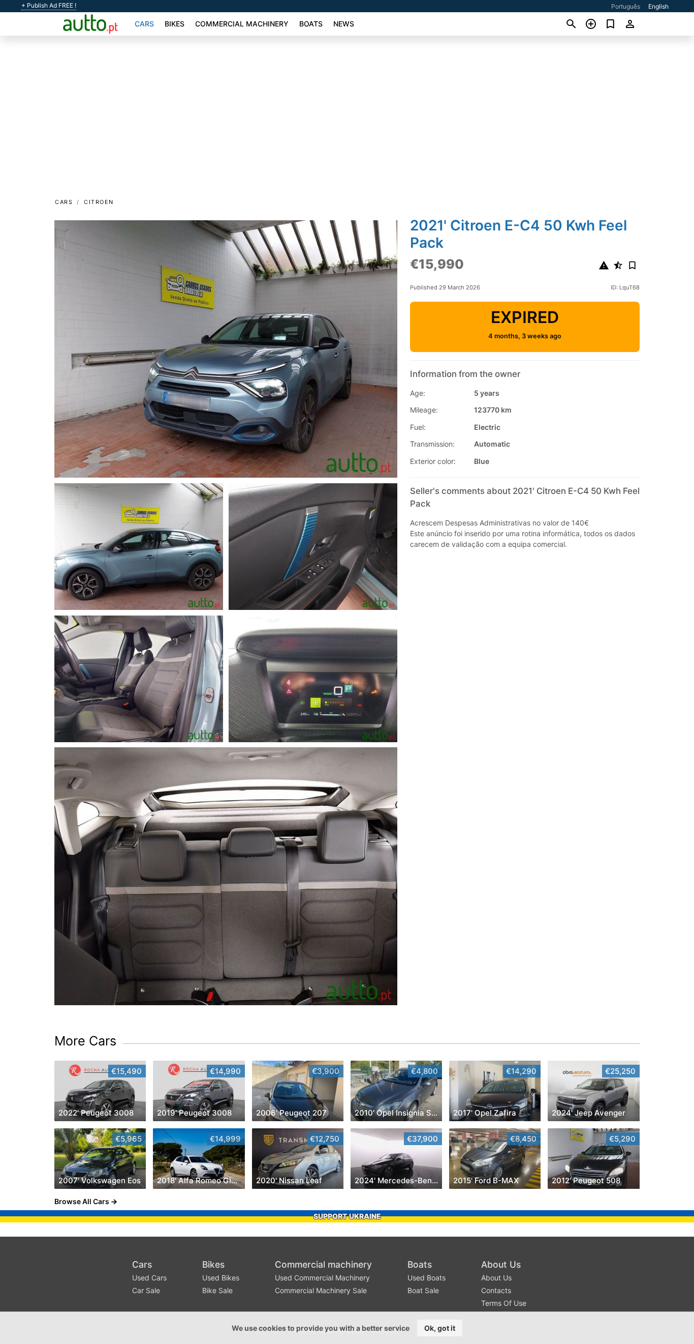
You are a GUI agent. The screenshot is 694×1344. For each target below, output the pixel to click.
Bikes (174, 23)
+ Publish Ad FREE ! (48, 5)
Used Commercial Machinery (322, 1277)
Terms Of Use (503, 1303)
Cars (144, 23)
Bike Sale (217, 1290)
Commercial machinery (242, 23)
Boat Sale (423, 1290)
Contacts (496, 1290)
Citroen (99, 202)
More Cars (85, 1040)
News (343, 23)
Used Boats (426, 1277)
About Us (501, 1264)
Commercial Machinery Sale (321, 1290)
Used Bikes (220, 1277)
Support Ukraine (347, 1216)
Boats (311, 23)
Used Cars (149, 1277)
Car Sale (146, 1290)
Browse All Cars (81, 1201)
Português (625, 6)
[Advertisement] (347, 120)
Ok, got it (439, 1328)
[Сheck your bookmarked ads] (610, 24)
